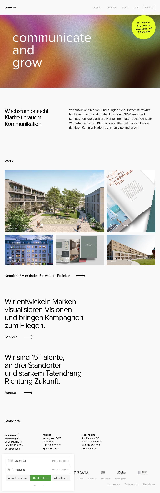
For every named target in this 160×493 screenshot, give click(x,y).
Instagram (120, 478)
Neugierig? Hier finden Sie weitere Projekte (37, 275)
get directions (12, 448)
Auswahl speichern (17, 478)
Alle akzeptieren (41, 478)
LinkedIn (105, 478)
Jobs (135, 7)
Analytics (20, 469)
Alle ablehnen (61, 478)
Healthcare (149, 484)
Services (112, 7)
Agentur (97, 7)
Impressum (114, 484)
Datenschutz (131, 484)
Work (125, 7)
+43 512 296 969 (14, 445)
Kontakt (149, 7)
